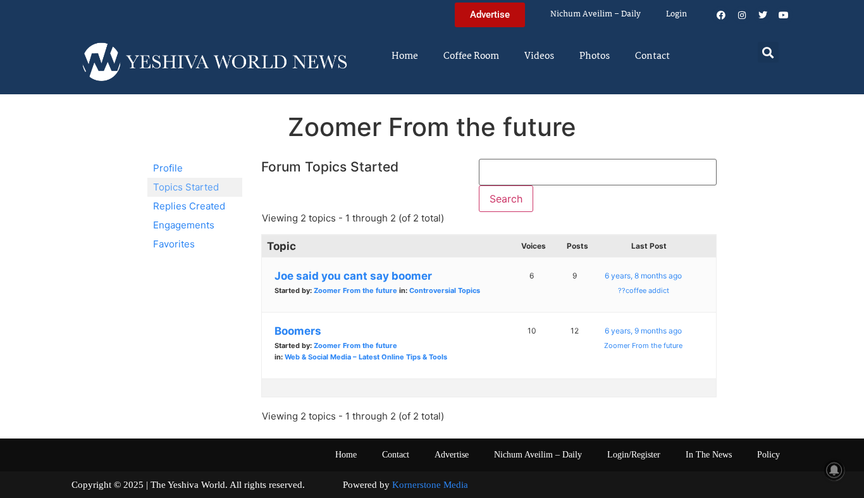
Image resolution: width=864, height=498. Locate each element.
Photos (594, 56)
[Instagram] (742, 15)
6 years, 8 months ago (643, 275)
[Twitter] (763, 15)
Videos (539, 56)
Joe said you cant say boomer (353, 276)
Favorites (174, 244)
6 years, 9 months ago (643, 330)
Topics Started (186, 187)
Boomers (298, 331)
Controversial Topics (444, 290)
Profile (168, 168)
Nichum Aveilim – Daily (595, 14)
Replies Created (189, 206)
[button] (768, 52)
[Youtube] (784, 15)
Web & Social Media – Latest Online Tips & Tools (366, 356)
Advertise (452, 454)
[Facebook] (721, 15)
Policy (768, 454)
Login (676, 14)
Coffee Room (471, 56)
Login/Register (633, 454)
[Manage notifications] (834, 470)
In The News (709, 454)
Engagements (183, 225)
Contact (652, 56)
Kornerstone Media (430, 485)
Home (405, 56)
